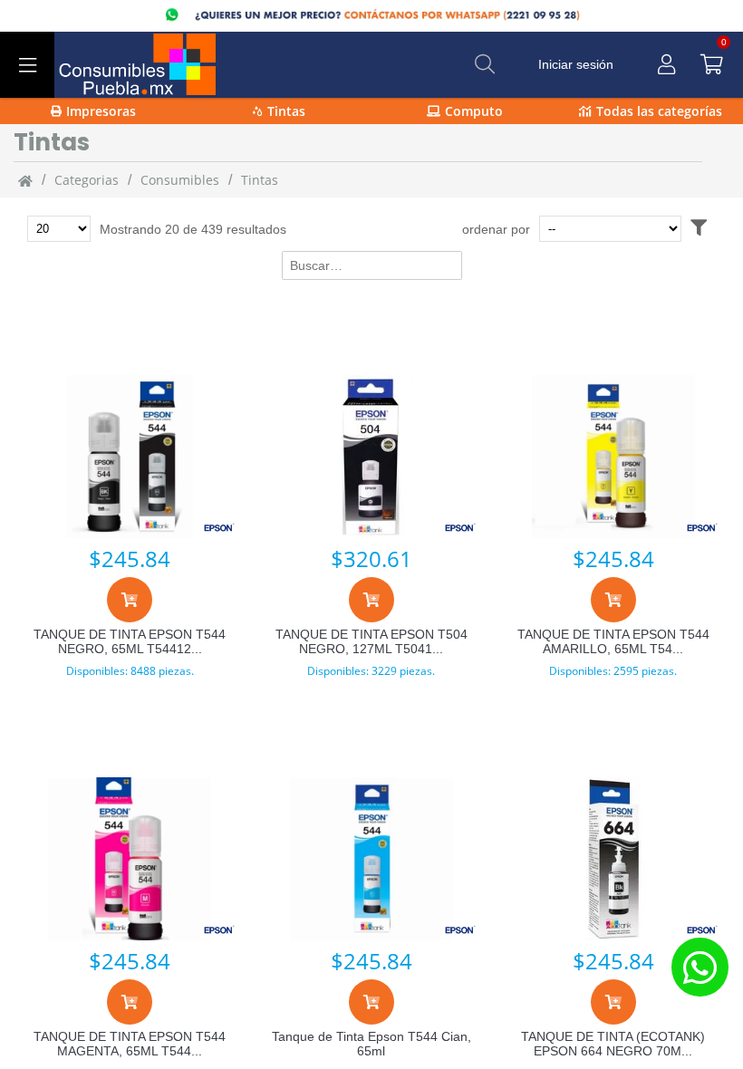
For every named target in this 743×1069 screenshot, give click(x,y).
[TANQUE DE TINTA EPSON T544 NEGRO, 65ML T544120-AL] (130, 456)
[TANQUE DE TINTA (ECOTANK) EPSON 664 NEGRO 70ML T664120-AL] (613, 858)
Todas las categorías (659, 111)
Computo (474, 111)
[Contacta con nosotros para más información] (699, 967)
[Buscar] (484, 64)
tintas (259, 179)
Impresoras (101, 111)
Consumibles (179, 179)
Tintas (286, 111)
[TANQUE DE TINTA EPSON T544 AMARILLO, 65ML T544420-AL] (613, 456)
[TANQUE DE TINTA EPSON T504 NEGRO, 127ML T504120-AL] (372, 456)
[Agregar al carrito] (129, 599)
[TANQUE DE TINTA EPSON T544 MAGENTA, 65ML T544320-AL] (130, 858)
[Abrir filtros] (698, 228)
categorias (86, 179)
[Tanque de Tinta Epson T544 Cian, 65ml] (372, 858)
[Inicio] (25, 180)
